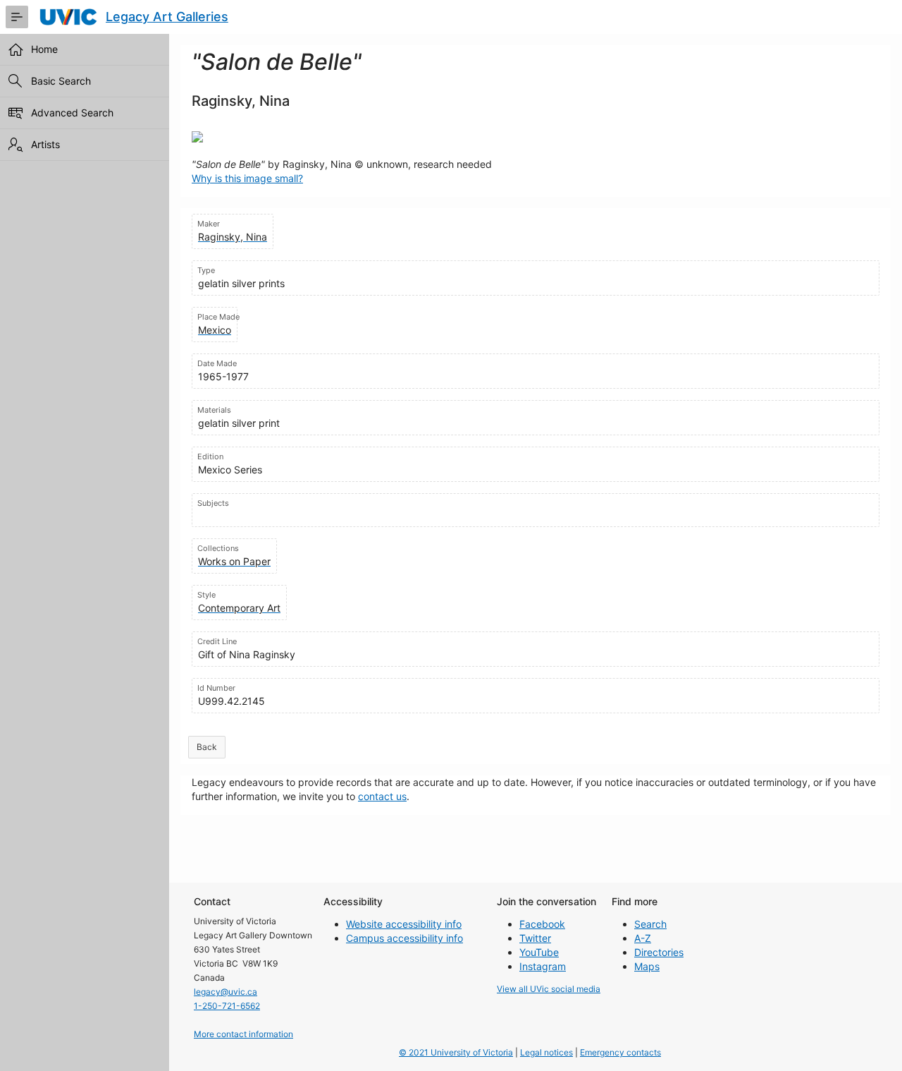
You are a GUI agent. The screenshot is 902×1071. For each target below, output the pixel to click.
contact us (382, 796)
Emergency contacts (620, 1052)
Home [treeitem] (44, 49)
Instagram (542, 966)
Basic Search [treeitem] (61, 81)
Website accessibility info (404, 924)
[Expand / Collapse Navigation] (17, 17)
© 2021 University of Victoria (456, 1052)
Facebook (542, 924)
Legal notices (546, 1052)
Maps (647, 966)
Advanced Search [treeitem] (72, 113)
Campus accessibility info (404, 938)
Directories (659, 952)
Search (650, 924)
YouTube (539, 952)
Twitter (535, 938)
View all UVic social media (548, 989)
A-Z (642, 938)
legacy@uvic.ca (225, 991)
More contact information (243, 1034)
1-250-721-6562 (227, 1005)
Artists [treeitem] (45, 144)
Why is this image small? (247, 178)
